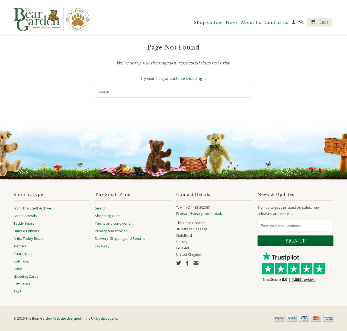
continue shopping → (188, 78)
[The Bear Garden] (51, 17)
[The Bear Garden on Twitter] (178, 263)
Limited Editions (26, 230)
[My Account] (293, 23)
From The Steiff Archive (32, 208)
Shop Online (208, 22)
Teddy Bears (24, 223)
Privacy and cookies (111, 230)
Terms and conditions (112, 223)
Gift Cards (22, 283)
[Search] (301, 23)
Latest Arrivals (25, 215)
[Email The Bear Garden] (196, 263)
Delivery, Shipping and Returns (120, 238)
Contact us (276, 22)
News (232, 22)
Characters (23, 253)
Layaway (102, 246)
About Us (251, 22)
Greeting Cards (26, 276)
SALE (17, 291)
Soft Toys (21, 261)
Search (101, 208)
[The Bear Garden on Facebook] (187, 263)
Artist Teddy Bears (29, 238)
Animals (20, 246)
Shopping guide (108, 215)
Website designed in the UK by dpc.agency (85, 318)
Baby (18, 268)
